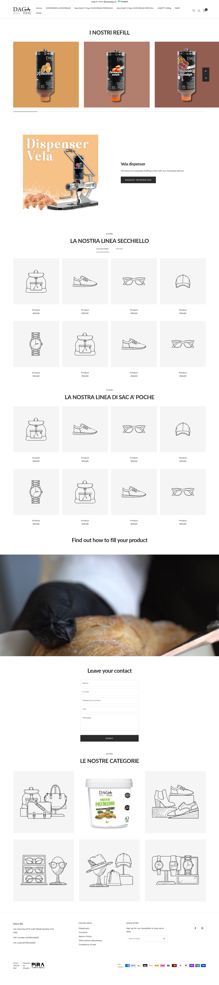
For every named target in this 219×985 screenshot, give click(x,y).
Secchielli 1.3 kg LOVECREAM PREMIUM (94, 8)
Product (36, 310)
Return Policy (85, 936)
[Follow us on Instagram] (202, 928)
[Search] (194, 10)
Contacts (83, 932)
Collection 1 (102, 249)
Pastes (119, 249)
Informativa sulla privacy (90, 940)
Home (39, 8)
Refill (177, 8)
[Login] (199, 11)
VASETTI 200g (164, 8)
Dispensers (84, 928)
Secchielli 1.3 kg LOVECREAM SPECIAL (135, 8)
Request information (138, 180)
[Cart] (204, 10)
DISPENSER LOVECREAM (58, 8)
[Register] (164, 939)
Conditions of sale (87, 944)
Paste (38, 13)
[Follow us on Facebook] (195, 928)
